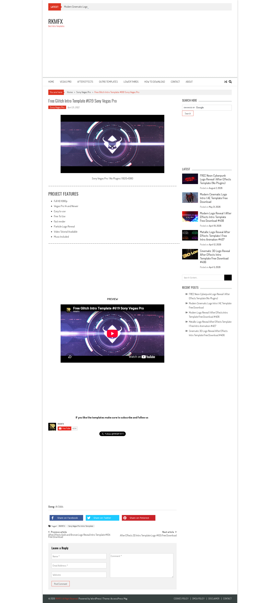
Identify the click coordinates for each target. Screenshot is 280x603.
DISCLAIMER (213, 599)
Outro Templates (108, 81)
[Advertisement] (173, 45)
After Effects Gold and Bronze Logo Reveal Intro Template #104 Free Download (79, 536)
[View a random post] (225, 81)
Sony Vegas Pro (83, 92)
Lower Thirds (131, 81)
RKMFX (62, 526)
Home (51, 81)
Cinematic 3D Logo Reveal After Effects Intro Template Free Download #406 (215, 256)
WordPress (96, 598)
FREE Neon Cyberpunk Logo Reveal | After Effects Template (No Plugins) (215, 179)
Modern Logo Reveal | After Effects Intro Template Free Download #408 (215, 216)
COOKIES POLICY (181, 599)
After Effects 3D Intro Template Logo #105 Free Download (148, 535)
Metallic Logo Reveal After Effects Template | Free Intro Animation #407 (215, 235)
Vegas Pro (65, 81)
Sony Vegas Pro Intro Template (80, 526)
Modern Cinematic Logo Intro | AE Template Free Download (93, 6)
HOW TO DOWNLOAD (154, 81)
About (189, 81)
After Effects (85, 81)
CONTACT (175, 81)
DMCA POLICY (198, 599)
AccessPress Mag (119, 598)
